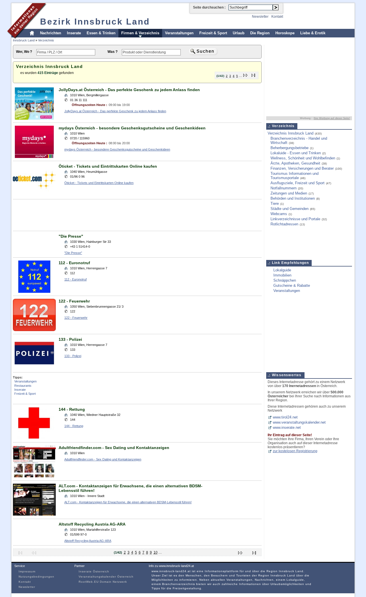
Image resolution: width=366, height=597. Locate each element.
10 (156, 552)
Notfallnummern (283, 188)
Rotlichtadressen (284, 224)
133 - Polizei (70, 339)
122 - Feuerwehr (74, 301)
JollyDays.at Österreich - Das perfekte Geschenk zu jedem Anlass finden (129, 89)
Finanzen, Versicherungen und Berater (302, 168)
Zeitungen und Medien (288, 193)
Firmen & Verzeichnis (140, 33)
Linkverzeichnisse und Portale (295, 219)
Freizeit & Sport (213, 33)
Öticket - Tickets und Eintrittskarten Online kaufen (108, 166)
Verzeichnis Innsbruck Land (290, 133)
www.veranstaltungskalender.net (299, 422)
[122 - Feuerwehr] (34, 330)
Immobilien (282, 275)
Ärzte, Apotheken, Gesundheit (295, 163)
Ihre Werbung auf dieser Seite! (332, 118)
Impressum (27, 571)
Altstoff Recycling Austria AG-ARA (92, 524)
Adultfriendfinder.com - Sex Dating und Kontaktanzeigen (114, 447)
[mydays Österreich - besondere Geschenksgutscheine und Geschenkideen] (34, 157)
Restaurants (22, 385)
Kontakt (277, 17)
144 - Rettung (72, 409)
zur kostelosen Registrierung (295, 451)
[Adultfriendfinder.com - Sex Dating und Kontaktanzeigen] (34, 476)
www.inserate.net (287, 427)
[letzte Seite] (253, 74)
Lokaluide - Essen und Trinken (295, 153)
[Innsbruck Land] (27, 38)
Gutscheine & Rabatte (291, 285)
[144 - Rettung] (34, 438)
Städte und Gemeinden (289, 209)
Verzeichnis (46, 40)
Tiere (274, 203)
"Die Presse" (71, 236)
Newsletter (260, 17)
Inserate (74, 33)
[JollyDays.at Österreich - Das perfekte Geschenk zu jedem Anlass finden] (34, 118)
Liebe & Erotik (312, 33)
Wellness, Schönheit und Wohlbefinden (302, 158)
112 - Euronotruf (74, 263)
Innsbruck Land (24, 40)
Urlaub (238, 33)
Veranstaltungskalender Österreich (106, 576)
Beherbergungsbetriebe (289, 148)
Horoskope (285, 33)
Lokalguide (282, 270)
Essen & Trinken (101, 33)
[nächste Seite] (245, 74)
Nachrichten (50, 33)
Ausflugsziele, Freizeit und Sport (297, 183)
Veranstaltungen (179, 33)
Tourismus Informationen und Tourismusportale (294, 175)
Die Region (260, 33)
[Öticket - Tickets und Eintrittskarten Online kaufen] (34, 195)
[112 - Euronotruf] (34, 291)
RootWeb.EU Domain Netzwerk (103, 581)
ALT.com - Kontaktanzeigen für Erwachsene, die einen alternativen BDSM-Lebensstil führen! (128, 502)
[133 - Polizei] (34, 368)
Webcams (278, 214)
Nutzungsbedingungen (36, 576)
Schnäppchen (284, 280)
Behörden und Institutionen (292, 198)
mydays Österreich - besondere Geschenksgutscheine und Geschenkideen (132, 128)
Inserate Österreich (94, 571)
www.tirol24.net (285, 417)
